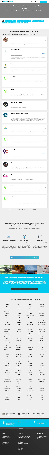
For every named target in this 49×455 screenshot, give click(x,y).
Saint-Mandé (42, 327)
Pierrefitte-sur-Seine (30, 390)
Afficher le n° (43, 53)
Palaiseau (30, 349)
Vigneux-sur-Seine (42, 374)
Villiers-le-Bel (42, 390)
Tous (3, 20)
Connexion (37, 1)
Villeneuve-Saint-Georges (42, 383)
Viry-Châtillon (42, 395)
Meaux (19, 399)
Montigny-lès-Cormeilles (30, 317)
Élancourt (7, 397)
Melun (30, 302)
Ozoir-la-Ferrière (30, 347)
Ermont (19, 302)
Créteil (7, 386)
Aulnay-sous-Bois (7, 317)
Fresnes (19, 315)
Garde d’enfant (41, 20)
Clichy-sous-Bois (7, 372)
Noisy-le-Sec (30, 340)
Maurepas (18, 397)
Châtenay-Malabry (7, 352)
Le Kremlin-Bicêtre (19, 354)
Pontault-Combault (30, 395)
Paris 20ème (30, 374)
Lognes (19, 383)
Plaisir (30, 392)
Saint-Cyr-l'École (41, 317)
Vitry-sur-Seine (41, 397)
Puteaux (41, 302)
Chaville (7, 358)
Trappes (41, 363)
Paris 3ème (30, 377)
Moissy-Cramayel (30, 308)
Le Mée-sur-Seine (18, 356)
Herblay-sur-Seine (19, 333)
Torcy (42, 361)
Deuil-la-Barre (7, 390)
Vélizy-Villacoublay (42, 370)
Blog (3, 444)
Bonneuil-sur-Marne (7, 329)
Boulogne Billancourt (7, 331)
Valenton (41, 367)
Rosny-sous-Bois (41, 311)
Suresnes (41, 356)
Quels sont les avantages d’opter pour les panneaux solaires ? (25, 414)
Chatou (7, 356)
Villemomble (42, 377)
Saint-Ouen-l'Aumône (41, 333)
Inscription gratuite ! (44, 1)
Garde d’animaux (34, 20)
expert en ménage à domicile (26, 20)
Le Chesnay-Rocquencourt (19, 352)
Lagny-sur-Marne (18, 347)
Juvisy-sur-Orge (18, 342)
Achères (7, 302)
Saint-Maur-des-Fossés (41, 329)
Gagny (19, 317)
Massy (19, 395)
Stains (42, 352)
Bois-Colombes (7, 324)
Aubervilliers (7, 315)
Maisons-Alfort (18, 386)
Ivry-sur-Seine (19, 338)
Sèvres (42, 349)
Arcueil (7, 308)
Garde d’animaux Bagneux (21, 444)
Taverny (41, 358)
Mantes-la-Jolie (18, 392)
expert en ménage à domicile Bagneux (23, 443)
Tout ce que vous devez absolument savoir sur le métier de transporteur (40, 414)
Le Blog (33, 1)
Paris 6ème (30, 383)
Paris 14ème (30, 361)
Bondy (7, 327)
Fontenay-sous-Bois (19, 311)
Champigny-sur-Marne (7, 347)
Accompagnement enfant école (10, 20)
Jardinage (9, 22)
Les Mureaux (19, 370)
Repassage (26, 22)
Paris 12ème (30, 358)
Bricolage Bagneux (20, 442)
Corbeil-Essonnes (7, 379)
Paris (30, 352)
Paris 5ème (30, 381)
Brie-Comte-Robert (7, 336)
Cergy (7, 345)
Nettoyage (14, 22)
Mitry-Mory (30, 306)
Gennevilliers (19, 322)
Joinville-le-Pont (18, 340)
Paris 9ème (30, 388)
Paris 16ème (30, 365)
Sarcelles (41, 338)
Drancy (7, 392)
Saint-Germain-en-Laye (41, 324)
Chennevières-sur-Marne (7, 361)
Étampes (18, 304)
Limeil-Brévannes (18, 379)
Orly (30, 342)
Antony (7, 306)
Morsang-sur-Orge (30, 324)
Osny (30, 345)
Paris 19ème (30, 370)
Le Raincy (18, 365)
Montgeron (30, 313)
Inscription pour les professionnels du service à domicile (24, 289)
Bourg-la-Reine (7, 333)
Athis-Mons (7, 313)
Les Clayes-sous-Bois (18, 367)
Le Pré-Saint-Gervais (19, 363)
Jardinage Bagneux (20, 448)
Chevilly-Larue (7, 363)
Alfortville (7, 304)
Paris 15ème (30, 363)
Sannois (41, 336)
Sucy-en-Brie (42, 354)
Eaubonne (7, 395)
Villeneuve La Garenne (41, 379)
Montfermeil (30, 311)
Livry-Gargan (19, 381)
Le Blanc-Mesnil (18, 349)
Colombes (7, 374)
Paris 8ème (30, 386)
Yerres (42, 399)
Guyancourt (19, 331)
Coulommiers (7, 383)
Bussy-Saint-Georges (7, 342)
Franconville (19, 313)
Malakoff (18, 390)
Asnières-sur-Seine (7, 311)
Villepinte (41, 386)
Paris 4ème (30, 379)
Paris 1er (30, 372)
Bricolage (18, 20)
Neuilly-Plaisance (30, 329)
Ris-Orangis (42, 306)
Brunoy (7, 338)
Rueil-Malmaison (41, 313)
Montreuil (30, 320)
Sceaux (42, 345)
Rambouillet (42, 304)
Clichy (7, 370)
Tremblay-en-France (42, 365)
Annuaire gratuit (4, 436)
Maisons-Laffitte (18, 388)
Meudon (30, 304)
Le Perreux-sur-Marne (18, 358)
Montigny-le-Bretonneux (30, 315)
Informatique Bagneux (21, 447)
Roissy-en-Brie (41, 308)
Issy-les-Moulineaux (19, 336)
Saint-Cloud (42, 315)
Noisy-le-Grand (30, 338)
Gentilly (19, 324)
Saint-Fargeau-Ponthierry (42, 322)
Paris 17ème (30, 367)
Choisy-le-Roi (7, 367)
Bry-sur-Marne (7, 340)
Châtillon (7, 354)
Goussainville (19, 329)
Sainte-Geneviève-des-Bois (42, 320)
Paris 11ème (30, 356)
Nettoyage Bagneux (20, 449)
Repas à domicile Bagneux (21, 450)
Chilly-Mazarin (7, 365)
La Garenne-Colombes (18, 345)
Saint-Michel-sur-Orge (41, 331)
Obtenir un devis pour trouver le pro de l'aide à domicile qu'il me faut (24, 257)
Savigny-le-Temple (42, 342)
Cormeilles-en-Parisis (7, 381)
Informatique (4, 22)
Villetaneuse (42, 388)
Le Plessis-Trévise (19, 361)
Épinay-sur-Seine (7, 399)
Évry (18, 306)
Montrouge (30, 322)
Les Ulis (19, 374)
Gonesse (18, 327)
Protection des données (5, 442)
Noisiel (30, 336)
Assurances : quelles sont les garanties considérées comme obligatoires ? (11, 414)
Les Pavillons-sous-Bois (18, 372)
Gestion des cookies (5, 443)
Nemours (30, 327)
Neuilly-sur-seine (30, 333)
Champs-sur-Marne (7, 349)
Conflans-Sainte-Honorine (7, 377)
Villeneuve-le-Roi (41, 381)
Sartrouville (41, 340)
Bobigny (7, 322)
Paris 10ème (30, 354)
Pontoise (30, 397)
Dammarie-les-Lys (7, 388)
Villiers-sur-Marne (41, 392)
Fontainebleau (19, 308)
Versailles (41, 372)
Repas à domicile (20, 22)
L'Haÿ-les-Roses (18, 377)
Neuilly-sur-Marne (30, 331)
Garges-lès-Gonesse (19, 320)
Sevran (42, 347)
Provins (30, 399)
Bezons (7, 320)
